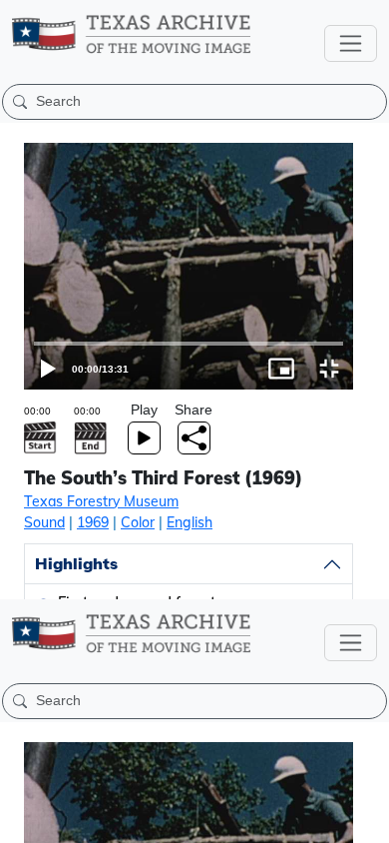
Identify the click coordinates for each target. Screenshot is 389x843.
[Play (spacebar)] (24, 819)
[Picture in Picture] (317, 819)
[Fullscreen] (365, 819)
